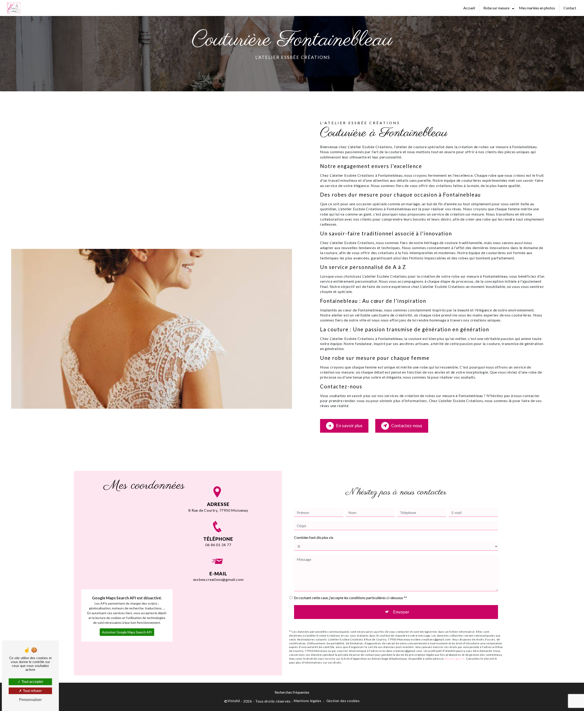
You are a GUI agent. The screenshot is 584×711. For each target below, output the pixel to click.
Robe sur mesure (496, 8)
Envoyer (401, 611)
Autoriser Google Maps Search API (127, 632)
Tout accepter (32, 682)
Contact (569, 8)
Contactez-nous (406, 425)
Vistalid (234, 701)
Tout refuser (32, 691)
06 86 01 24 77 (218, 544)
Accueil (469, 8)
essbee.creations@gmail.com (218, 579)
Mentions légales (307, 701)
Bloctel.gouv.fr (455, 658)
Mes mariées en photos (537, 8)
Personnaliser (30, 700)
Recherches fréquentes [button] (292, 692)
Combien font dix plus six (313, 537)
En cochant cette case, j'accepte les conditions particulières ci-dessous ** (350, 597)
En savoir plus (349, 425)
